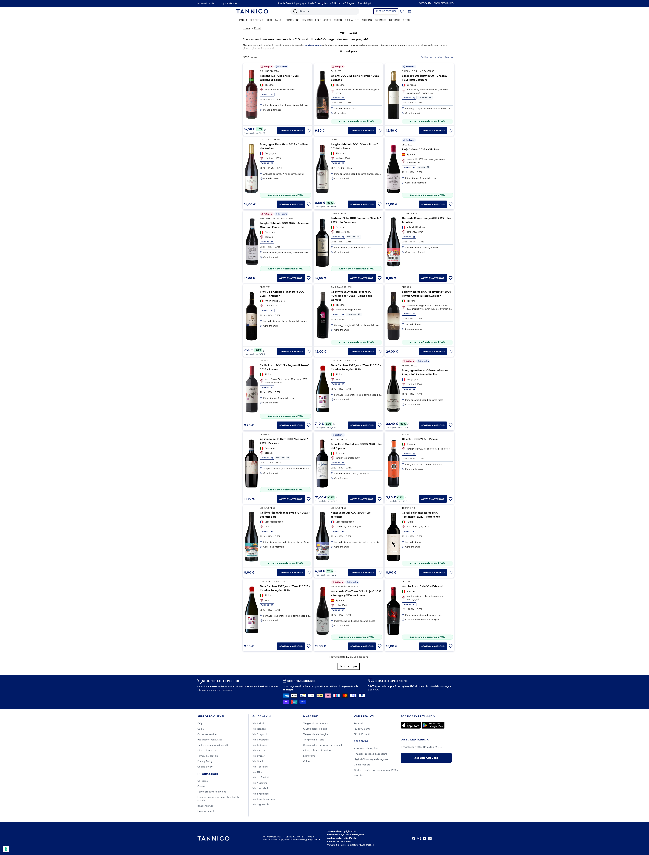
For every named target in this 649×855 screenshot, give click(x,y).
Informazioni (207, 774)
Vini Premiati (364, 716)
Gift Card (425, 3)
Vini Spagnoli (260, 734)
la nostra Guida (216, 687)
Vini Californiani (261, 777)
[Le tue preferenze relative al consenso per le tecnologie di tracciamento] (6, 849)
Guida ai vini (262, 716)
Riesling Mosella (261, 804)
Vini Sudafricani (261, 794)
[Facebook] (414, 838)
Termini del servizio (207, 756)
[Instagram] (419, 838)
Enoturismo (309, 756)
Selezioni (361, 741)
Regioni (338, 20)
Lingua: (227, 3)
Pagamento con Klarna (209, 740)
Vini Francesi (259, 729)
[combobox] (327, 11)
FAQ (199, 723)
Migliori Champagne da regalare (371, 759)
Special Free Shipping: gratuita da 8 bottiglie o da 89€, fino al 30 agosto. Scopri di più (324, 3)
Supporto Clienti (210, 716)
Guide (306, 761)
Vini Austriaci (259, 750)
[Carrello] (409, 11)
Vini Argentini (260, 783)
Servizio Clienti (255, 687)
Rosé (318, 20)
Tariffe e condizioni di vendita (213, 745)
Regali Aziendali (205, 806)
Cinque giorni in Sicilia (315, 729)
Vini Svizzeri (259, 756)
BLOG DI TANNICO (444, 3)
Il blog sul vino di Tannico (317, 750)
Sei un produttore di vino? (211, 792)
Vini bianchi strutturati (264, 799)
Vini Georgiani (260, 767)
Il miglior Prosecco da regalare (370, 754)
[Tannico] (252, 11)
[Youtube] (425, 838)
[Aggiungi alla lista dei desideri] (308, 130)
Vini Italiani (258, 723)
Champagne (292, 20)
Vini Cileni (258, 772)
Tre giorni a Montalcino (315, 723)
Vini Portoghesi (261, 740)
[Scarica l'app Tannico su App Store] (411, 725)
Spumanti (307, 20)
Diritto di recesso (206, 750)
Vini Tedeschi (260, 745)
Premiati (358, 723)
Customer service (207, 734)
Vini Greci (258, 761)
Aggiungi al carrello (291, 131)
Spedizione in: (204, 3)
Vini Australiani (260, 788)
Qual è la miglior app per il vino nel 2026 (376, 770)
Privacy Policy (205, 761)
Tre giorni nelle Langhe (315, 734)
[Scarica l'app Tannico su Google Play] (433, 725)
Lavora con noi (205, 811)
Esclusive (380, 20)
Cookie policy (205, 767)
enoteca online (313, 45)
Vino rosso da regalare (366, 748)
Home (246, 28)
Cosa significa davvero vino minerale (323, 745)
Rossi (269, 20)
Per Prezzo (256, 20)
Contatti (201, 786)
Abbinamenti (352, 20)
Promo (243, 20)
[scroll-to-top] (642, 838)
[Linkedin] (430, 838)
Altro (406, 20)
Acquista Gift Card (426, 758)
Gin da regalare (362, 765)
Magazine (310, 716)
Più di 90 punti (362, 729)
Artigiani (367, 20)
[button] (402, 11)
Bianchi (278, 20)
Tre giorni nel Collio (313, 740)
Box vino (359, 775)
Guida (200, 729)
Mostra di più (348, 666)
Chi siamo (202, 781)
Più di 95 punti (361, 734)
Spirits (327, 20)
